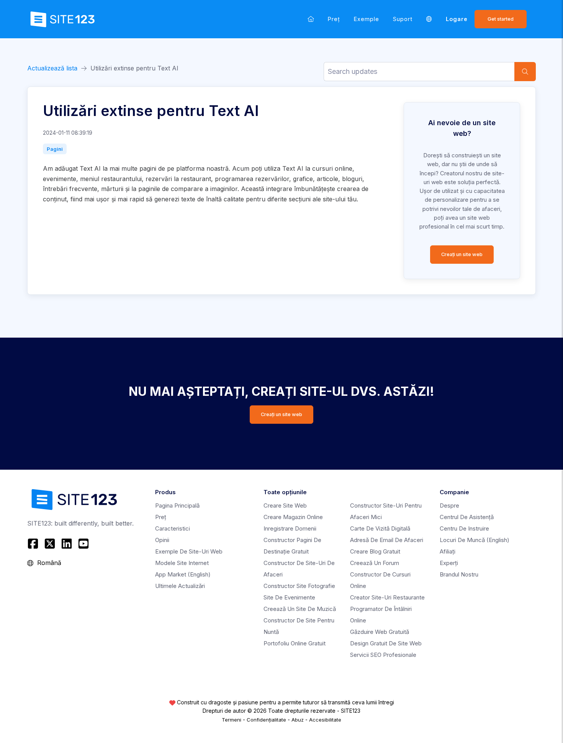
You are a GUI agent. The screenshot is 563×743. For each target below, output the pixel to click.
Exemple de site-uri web (189, 551)
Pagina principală (177, 505)
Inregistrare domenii (289, 528)
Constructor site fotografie (299, 586)
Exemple (366, 19)
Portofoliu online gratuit (294, 643)
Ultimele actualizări (180, 586)
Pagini (55, 149)
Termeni (231, 720)
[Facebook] (34, 543)
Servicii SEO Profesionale (383, 654)
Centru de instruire (464, 528)
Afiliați (447, 551)
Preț (334, 19)
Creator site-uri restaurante (387, 597)
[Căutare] (525, 71)
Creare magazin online (293, 517)
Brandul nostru (459, 574)
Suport (402, 19)
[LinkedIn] (66, 543)
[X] (49, 543)
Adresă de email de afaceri (386, 540)
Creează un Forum (374, 563)
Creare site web (285, 505)
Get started (501, 19)
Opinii (162, 540)
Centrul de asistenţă (467, 517)
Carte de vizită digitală (380, 528)
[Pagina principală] (311, 19)
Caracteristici (172, 528)
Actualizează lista (52, 68)
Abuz (297, 720)
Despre (449, 505)
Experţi (449, 563)
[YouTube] (83, 543)
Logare (457, 19)
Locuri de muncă (474, 540)
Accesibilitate (325, 720)
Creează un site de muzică (299, 608)
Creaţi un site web (462, 254)
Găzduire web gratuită (379, 631)
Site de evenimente (289, 597)
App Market (183, 574)
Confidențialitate (266, 720)
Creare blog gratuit (375, 551)
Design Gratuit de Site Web (386, 643)
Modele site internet (182, 563)
